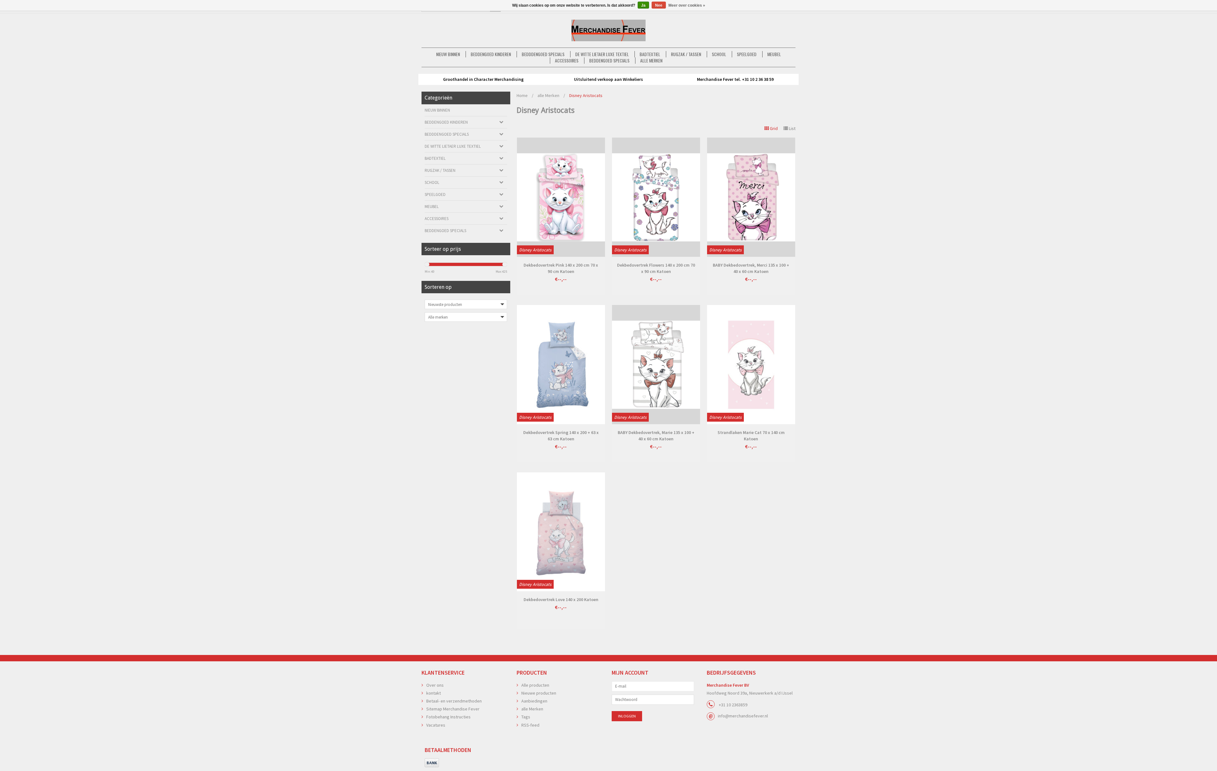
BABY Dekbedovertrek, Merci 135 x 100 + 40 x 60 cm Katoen (751, 268)
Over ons (435, 685)
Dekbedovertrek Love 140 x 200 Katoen (561, 599)
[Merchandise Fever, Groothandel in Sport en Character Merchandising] (608, 30)
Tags (525, 717)
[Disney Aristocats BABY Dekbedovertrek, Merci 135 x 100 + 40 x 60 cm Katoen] (751, 197)
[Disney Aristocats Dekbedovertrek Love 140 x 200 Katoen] (561, 532)
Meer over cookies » (686, 5)
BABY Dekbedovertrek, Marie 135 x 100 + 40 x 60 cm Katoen (656, 436)
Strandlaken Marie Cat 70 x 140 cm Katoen (751, 436)
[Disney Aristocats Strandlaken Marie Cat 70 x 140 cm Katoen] (751, 364)
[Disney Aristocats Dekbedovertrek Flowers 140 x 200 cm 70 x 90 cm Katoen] (656, 197)
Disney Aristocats (585, 95)
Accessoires (566, 60)
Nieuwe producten (538, 693)
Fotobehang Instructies (448, 717)
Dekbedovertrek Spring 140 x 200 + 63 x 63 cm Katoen (561, 436)
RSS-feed (530, 725)
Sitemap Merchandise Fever (453, 709)
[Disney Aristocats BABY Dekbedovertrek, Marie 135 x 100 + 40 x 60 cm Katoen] (656, 364)
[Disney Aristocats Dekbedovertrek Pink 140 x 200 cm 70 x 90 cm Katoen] (561, 197)
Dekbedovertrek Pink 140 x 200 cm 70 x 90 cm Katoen (561, 268)
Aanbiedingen (534, 701)
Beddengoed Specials (609, 60)
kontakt (433, 693)
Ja (643, 5)
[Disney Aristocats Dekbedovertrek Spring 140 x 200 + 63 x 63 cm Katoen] (561, 364)
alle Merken (651, 60)
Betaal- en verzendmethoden (454, 701)
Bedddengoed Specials (543, 54)
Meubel (774, 54)
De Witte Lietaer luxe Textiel (602, 54)
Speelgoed (747, 54)
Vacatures (435, 725)
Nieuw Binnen (448, 54)
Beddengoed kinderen (491, 54)
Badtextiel (650, 54)
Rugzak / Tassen (686, 54)
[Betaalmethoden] (432, 763)
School (719, 54)
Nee (658, 5)
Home (522, 95)
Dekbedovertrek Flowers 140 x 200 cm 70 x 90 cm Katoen (656, 268)
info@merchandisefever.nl (743, 716)
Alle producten (535, 685)
